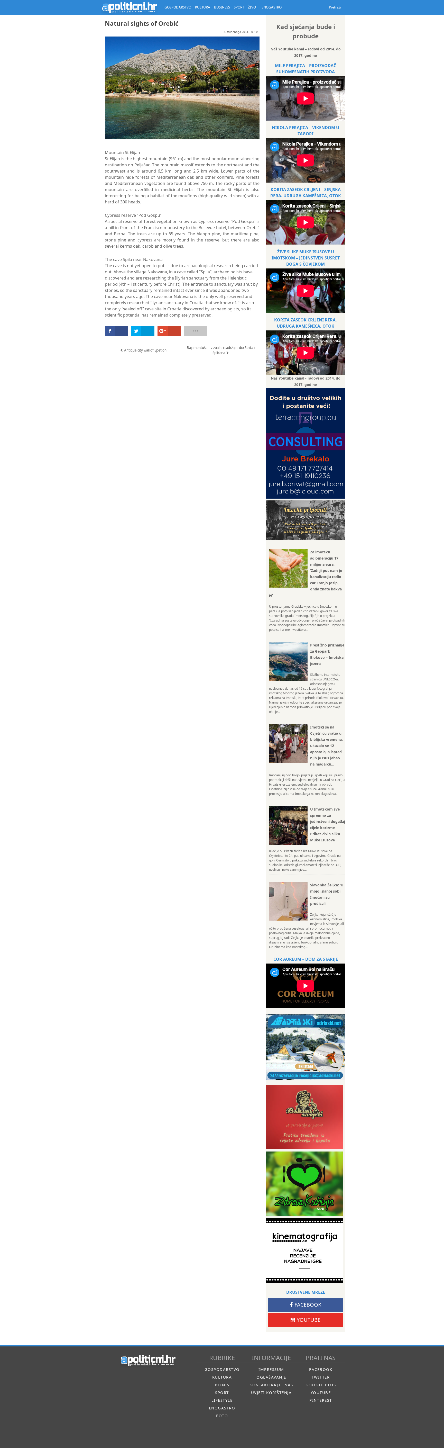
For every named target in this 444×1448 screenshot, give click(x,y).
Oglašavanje (271, 1377)
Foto (222, 1415)
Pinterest (320, 1400)
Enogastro (222, 1407)
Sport (222, 1392)
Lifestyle (222, 1400)
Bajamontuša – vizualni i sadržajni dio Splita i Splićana (221, 350)
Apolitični (129, 7)
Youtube (308, 1319)
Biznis (222, 1384)
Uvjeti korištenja (271, 1392)
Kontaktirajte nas (271, 1384)
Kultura (222, 1377)
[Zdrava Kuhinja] (304, 1184)
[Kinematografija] (304, 1250)
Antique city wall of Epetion (145, 350)
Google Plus (321, 1384)
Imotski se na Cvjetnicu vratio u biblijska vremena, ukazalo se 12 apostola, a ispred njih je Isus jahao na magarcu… (326, 746)
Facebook (307, 1304)
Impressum (271, 1369)
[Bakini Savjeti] (304, 1117)
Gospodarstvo (222, 1369)
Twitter (321, 1377)
